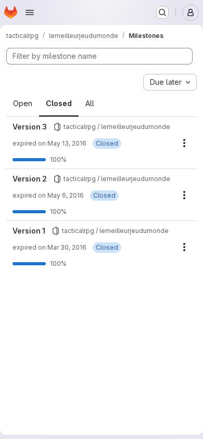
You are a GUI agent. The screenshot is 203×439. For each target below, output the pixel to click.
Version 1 (28, 230)
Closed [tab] (59, 103)
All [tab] (89, 103)
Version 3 (29, 126)
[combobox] (170, 82)
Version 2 (29, 178)
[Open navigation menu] (29, 12)
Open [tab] (22, 103)
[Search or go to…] (162, 12)
